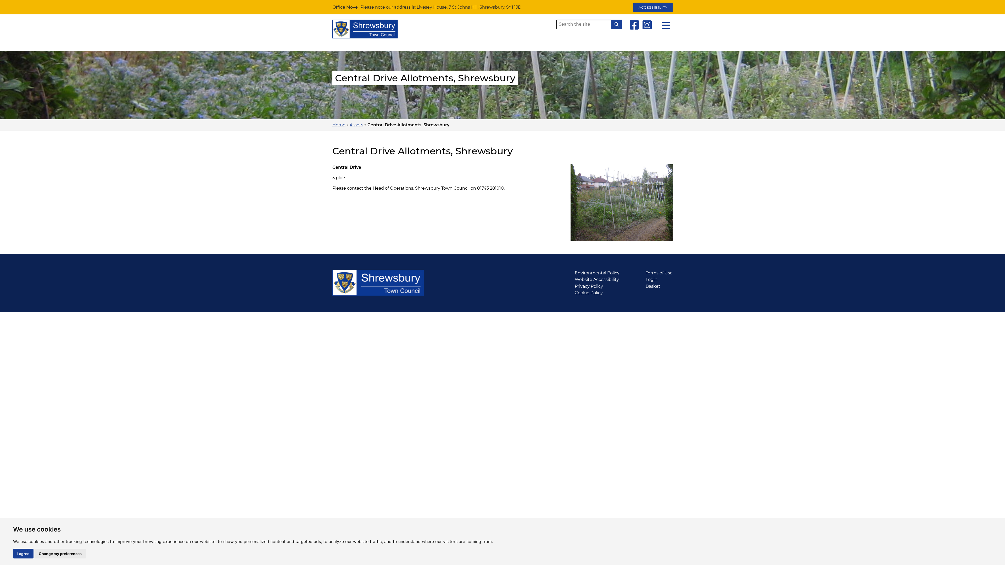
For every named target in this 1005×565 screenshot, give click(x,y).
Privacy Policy (589, 286)
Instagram (647, 24)
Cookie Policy (589, 292)
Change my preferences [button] (60, 553)
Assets (356, 124)
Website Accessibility (597, 279)
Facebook (634, 24)
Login (651, 279)
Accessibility (653, 7)
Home (338, 124)
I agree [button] (23, 553)
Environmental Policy (597, 272)
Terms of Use (659, 272)
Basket (653, 286)
